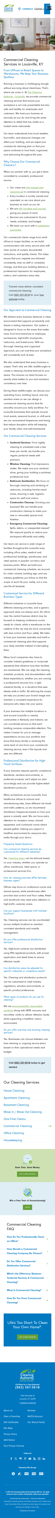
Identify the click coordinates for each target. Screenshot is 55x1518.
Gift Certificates (11, 1422)
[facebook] (11, 1459)
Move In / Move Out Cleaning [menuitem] (23, 1112)
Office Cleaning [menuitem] (14, 1133)
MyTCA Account (35, 1416)
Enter (27, 1207)
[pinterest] (25, 1459)
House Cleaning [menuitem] (14, 1090)
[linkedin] (44, 1459)
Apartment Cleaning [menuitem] (17, 1098)
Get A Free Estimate (27, 1174)
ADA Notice (9, 1440)
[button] (49, 8)
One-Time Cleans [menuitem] (15, 1119)
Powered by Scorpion (27, 1511)
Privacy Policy (10, 1434)
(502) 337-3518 (22, 294)
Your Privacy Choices (14, 1446)
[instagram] (39, 1459)
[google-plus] (20, 1459)
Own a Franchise (12, 1416)
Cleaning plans (17, 858)
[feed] (34, 1459)
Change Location (42, 9)
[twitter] (16, 1459)
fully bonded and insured (32, 208)
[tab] (27, 1239)
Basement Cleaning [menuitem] (16, 1105)
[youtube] (30, 1459)
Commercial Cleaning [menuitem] (18, 1126)
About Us (8, 1410)
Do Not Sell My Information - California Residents (27, 1499)
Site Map (8, 1428)
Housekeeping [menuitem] (13, 1140)
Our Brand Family (36, 1422)
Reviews (31, 1410)
